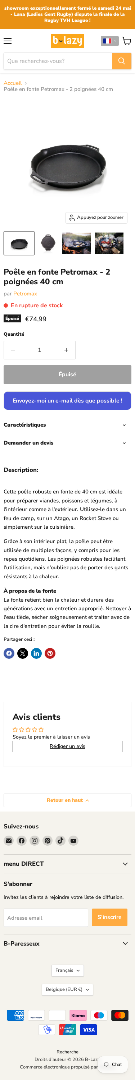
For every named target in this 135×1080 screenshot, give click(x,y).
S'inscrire (110, 917)
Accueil (13, 83)
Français (64, 970)
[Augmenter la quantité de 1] (66, 350)
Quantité (14, 334)
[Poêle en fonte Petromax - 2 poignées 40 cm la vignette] (19, 243)
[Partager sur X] (22, 653)
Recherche (67, 1052)
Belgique (64, 989)
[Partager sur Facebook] (9, 653)
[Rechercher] (121, 61)
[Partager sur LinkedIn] (36, 653)
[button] (110, 41)
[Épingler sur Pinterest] (50, 653)
